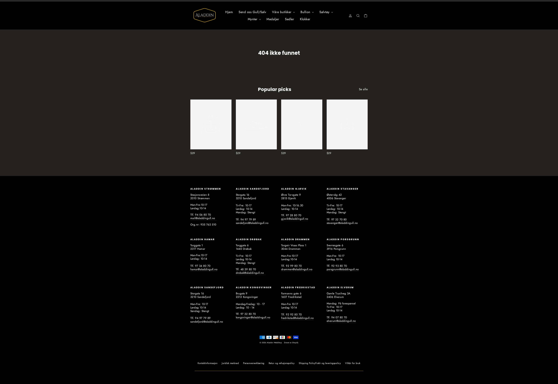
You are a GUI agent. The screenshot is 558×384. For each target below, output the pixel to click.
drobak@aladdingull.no (251, 273)
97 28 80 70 (293, 215)
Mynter (253, 19)
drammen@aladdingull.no (296, 269)
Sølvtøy (325, 12)
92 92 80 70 (294, 314)
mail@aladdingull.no (203, 218)
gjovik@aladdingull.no (294, 219)
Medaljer (273, 19)
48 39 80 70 (248, 269)
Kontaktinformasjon (207, 363)
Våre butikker (282, 12)
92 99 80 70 (294, 266)
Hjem (229, 12)
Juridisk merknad (230, 363)
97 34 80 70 (202, 266)
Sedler (289, 19)
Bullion (306, 12)
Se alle (363, 89)
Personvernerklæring (253, 363)
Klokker (305, 19)
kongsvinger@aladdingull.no (253, 317)
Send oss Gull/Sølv (252, 12)
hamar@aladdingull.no (203, 269)
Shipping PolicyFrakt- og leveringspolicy (320, 363)
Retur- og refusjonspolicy (282, 363)
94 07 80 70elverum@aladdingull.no (341, 319)
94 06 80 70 (203, 215)
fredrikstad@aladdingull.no (297, 318)
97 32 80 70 (248, 314)
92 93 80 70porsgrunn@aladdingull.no (343, 267)
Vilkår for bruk (352, 363)
